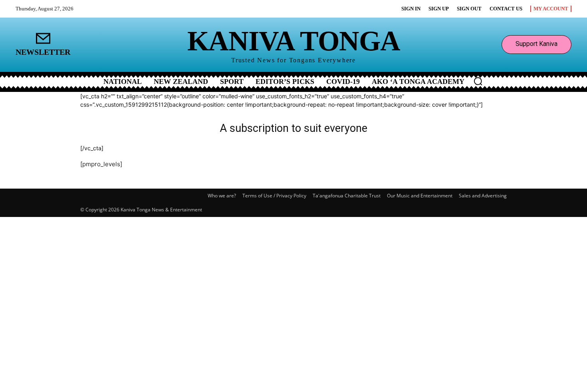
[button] (478, 81)
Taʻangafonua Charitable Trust (347, 195)
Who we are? (222, 195)
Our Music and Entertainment (419, 195)
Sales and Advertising (483, 195)
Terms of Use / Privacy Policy (274, 195)
